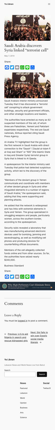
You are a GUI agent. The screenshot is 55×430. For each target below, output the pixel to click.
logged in (22, 320)
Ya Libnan (8, 4)
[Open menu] (49, 4)
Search (7, 370)
